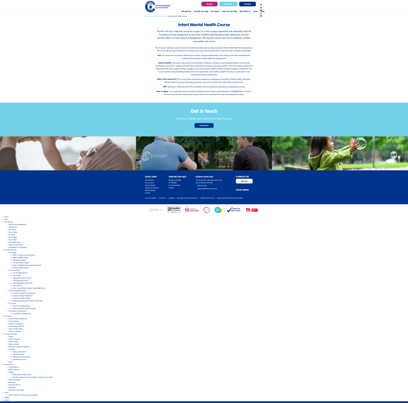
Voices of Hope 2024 (15, 329)
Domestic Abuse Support (21, 263)
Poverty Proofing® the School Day (24, 293)
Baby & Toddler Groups (20, 257)
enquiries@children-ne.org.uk (207, 189)
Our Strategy (12, 237)
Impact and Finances (152, 188)
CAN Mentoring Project (20, 280)
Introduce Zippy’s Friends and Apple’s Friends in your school (33, 377)
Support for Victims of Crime (22, 278)
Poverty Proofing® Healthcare (23, 296)
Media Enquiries (150, 190)
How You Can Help (10, 334)
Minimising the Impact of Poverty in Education (28, 301)
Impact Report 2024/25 (16, 326)
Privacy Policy (162, 198)
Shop (6, 219)
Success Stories (150, 185)
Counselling (17, 275)
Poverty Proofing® (14, 380)
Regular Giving (13, 341)
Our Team (11, 235)
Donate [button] (209, 4)
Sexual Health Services (20, 273)
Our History (12, 229)
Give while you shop (19, 359)
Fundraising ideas (18, 354)
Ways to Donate (13, 344)
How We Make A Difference (17, 319)
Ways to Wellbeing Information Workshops (27, 265)
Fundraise (11, 349)
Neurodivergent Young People (23, 283)
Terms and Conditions (150, 198)
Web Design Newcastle (183, 198)
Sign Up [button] (244, 181)
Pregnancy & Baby (175, 180)
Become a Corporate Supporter (18, 347)
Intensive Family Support (21, 268)
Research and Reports (15, 324)
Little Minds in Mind (19, 260)
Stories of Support (14, 339)
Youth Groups (17, 285)
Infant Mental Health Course (22, 375)
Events (10, 362)
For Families (173, 183)
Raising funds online (19, 352)
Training (163, 16)
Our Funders (12, 240)
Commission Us (13, 367)
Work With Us (155, 16)
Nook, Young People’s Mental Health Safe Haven (29, 288)
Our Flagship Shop (14, 242)
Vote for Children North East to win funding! (22, 395)
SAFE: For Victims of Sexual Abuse (24, 255)
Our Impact (8, 316)
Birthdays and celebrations (21, 357)
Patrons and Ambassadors (17, 224)
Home (147, 16)
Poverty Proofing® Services (17, 291)
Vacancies (11, 382)
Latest (6, 392)
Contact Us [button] (204, 125)
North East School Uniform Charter (24, 308)
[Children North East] (157, 6)
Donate (10, 336)
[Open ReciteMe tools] (260, 4)
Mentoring (11, 387)
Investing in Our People (16, 390)
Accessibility (171, 198)
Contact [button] (247, 4)
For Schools (12, 303)
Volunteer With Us (14, 385)
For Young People (174, 185)
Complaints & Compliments (17, 247)
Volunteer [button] (228, 4)
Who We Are (8, 222)
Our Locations (149, 183)
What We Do (12, 227)
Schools (171, 188)
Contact (147, 193)
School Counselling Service (21, 306)
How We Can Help (10, 250)
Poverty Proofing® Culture (21, 298)
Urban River (194, 198)
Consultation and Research (17, 311)
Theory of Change (14, 331)
